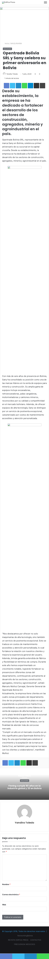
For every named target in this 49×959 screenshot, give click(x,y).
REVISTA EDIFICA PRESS (18, 940)
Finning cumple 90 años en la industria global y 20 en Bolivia (24, 787)
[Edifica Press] (8, 2)
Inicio (6, 43)
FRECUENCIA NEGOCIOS (24, 944)
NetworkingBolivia (25, 936)
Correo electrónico (11, 894)
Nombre (6, 884)
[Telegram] (30, 85)
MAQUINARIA (16, 43)
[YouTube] (24, 948)
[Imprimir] (42, 85)
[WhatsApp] (24, 85)
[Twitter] (18, 956)
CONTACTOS (35, 940)
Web (4, 905)
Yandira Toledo (12, 74)
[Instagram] (27, 948)
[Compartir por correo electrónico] (36, 85)
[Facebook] (21, 948)
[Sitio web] (24, 827)
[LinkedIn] (18, 85)
